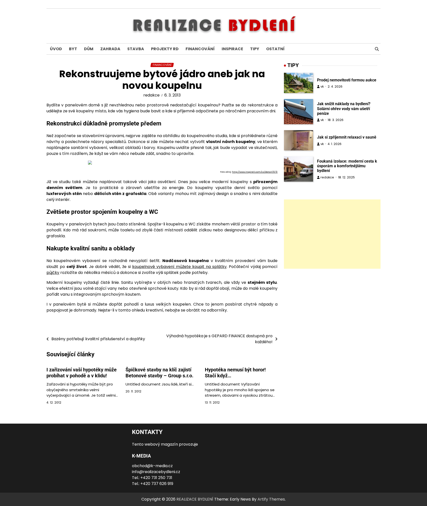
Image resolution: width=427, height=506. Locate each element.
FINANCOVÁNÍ (200, 49)
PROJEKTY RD (165, 49)
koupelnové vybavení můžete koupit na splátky (179, 266)
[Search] (377, 49)
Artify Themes (271, 499)
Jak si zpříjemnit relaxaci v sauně (346, 137)
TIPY (254, 49)
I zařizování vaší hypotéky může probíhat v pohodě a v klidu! (81, 373)
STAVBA (135, 49)
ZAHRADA (110, 49)
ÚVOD (56, 49)
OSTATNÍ (275, 49)
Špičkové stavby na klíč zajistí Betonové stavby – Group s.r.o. (159, 373)
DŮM (88, 49)
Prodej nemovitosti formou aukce (346, 80)
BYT (73, 49)
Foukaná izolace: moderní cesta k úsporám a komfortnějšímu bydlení (347, 166)
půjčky (52, 272)
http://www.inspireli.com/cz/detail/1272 (255, 171)
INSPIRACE (232, 49)
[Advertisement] (332, 234)
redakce (151, 95)
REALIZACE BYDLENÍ (194, 499)
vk (322, 86)
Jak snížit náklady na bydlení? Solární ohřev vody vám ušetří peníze (343, 109)
